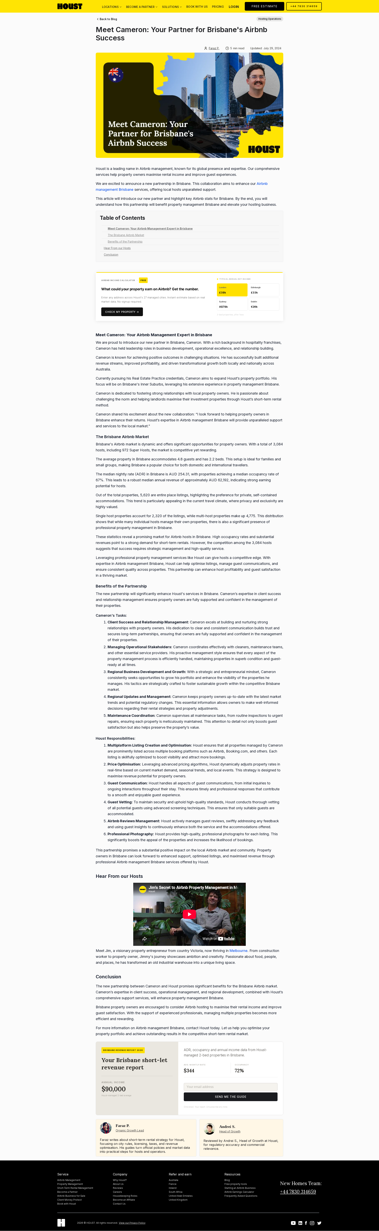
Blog (227, 1180)
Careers (117, 1191)
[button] (111, 6)
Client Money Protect (69, 1199)
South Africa (175, 1191)
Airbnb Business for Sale (71, 1195)
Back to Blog (108, 19)
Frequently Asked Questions (240, 1195)
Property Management (70, 1184)
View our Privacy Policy (132, 1222)
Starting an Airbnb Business (240, 1187)
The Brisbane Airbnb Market (126, 235)
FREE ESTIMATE (265, 6)
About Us (118, 1184)
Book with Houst (66, 1203)
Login (234, 7)
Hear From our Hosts (117, 248)
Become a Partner (67, 1191)
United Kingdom (178, 1199)
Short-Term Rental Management (75, 1187)
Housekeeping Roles (125, 1195)
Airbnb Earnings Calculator (239, 1191)
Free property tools (235, 1184)
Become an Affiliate (124, 1199)
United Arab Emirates (181, 1195)
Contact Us (119, 1203)
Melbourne (239, 951)
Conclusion (111, 254)
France (172, 1184)
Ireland (172, 1187)
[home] (73, 6)
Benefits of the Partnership (125, 241)
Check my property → (122, 311)
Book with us (197, 6)
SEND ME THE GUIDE (230, 1096)
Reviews (118, 1187)
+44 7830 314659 (304, 6)
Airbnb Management (68, 1180)
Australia (173, 1180)
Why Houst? (120, 1180)
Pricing (218, 6)
